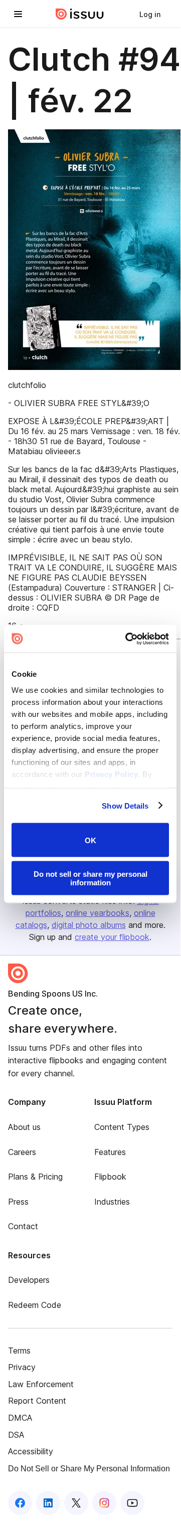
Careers (22, 1152)
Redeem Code (34, 1305)
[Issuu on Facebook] (20, 1503)
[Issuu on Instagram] (104, 1503)
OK (90, 840)
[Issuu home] (80, 14)
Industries (112, 1202)
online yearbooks (97, 913)
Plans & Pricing (35, 1177)
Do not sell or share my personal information (90, 877)
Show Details (125, 805)
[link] (149, 14)
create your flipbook (112, 937)
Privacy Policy (111, 774)
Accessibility (30, 1451)
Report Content (37, 1401)
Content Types (121, 1127)
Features (110, 1152)
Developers (29, 1280)
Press (18, 1202)
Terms (19, 1351)
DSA (16, 1435)
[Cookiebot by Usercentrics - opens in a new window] (127, 638)
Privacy (22, 1367)
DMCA (20, 1418)
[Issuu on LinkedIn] (48, 1503)
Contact (23, 1226)
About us (24, 1127)
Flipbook (110, 1177)
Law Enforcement (41, 1384)
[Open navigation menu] (18, 14)
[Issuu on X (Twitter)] (76, 1503)
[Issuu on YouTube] (132, 1503)
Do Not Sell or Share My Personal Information (89, 1468)
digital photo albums (89, 925)
